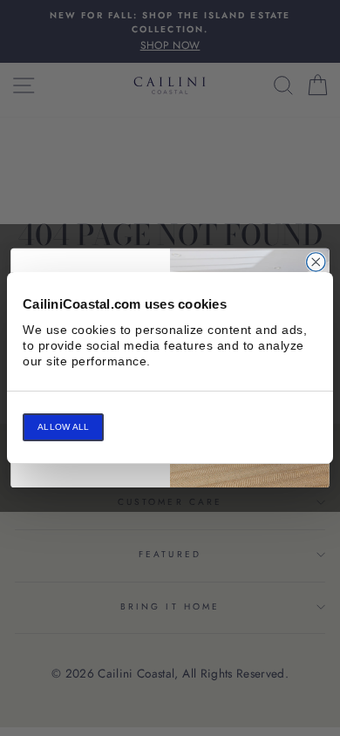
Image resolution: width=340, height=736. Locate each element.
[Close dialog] (316, 262)
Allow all (63, 427)
